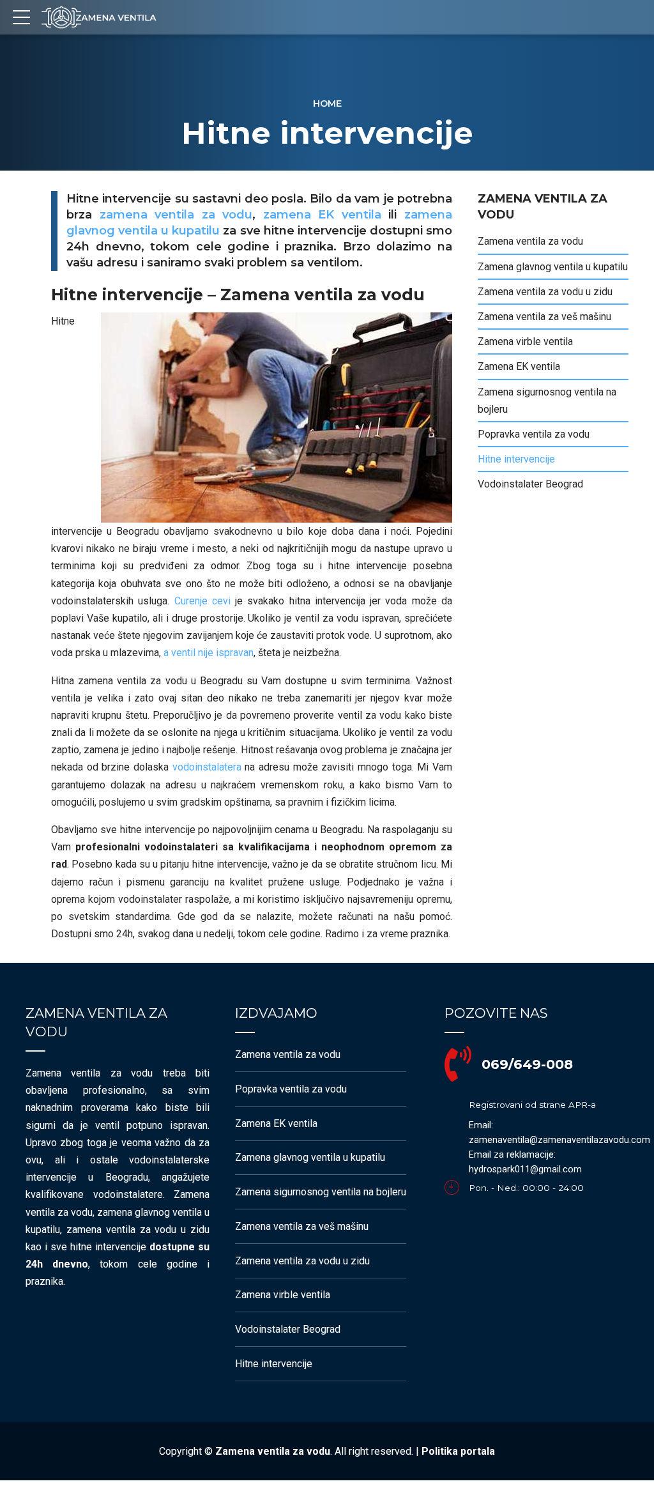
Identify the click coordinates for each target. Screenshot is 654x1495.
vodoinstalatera (206, 767)
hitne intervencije (108, 1247)
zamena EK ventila (322, 215)
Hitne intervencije (516, 459)
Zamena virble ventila (525, 341)
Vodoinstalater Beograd (530, 484)
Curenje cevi (202, 601)
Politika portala (458, 1451)
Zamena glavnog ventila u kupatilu (553, 267)
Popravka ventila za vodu (533, 434)
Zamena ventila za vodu (530, 241)
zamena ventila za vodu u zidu (137, 1229)
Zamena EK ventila (519, 366)
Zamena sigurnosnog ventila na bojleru (547, 400)
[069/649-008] (458, 1064)
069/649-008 (527, 1064)
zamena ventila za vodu (176, 215)
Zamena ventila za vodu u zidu (545, 292)
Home (327, 103)
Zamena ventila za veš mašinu (544, 316)
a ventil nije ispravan (209, 653)
